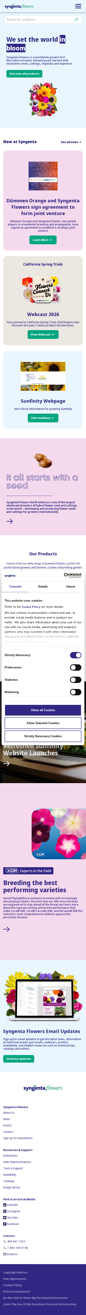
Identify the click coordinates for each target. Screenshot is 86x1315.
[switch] (75, 667)
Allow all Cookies (43, 710)
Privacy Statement (16, 1291)
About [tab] (70, 586)
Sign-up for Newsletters (18, 1138)
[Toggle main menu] (78, 6)
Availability (9, 1174)
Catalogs (8, 1181)
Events (7, 1125)
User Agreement (14, 1279)
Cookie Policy (31, 607)
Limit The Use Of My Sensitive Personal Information (39, 1304)
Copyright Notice (15, 1272)
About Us (8, 1112)
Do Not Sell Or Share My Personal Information (35, 1298)
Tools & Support (13, 1168)
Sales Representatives (17, 1162)
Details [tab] (43, 586)
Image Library (11, 1187)
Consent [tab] (15, 586)
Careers (8, 1132)
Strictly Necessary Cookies (43, 736)
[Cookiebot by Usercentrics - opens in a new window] (63, 575)
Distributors (10, 1155)
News (6, 1119)
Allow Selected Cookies (43, 723)
